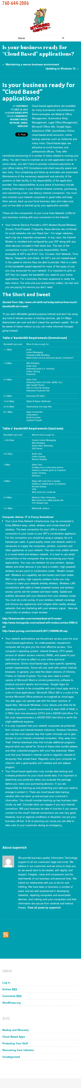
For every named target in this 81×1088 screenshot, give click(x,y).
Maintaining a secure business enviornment (32, 64)
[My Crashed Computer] (40, 29)
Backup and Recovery (15, 1030)
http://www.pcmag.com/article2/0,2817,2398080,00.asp (35, 631)
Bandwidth (21, 116)
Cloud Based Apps (17, 112)
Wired (24, 122)
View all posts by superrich (44, 907)
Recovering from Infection (18, 1050)
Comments (12, 996)
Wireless (22, 126)
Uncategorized (11, 1057)
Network (15, 122)
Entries (9, 989)
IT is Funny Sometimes (39, 517)
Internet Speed (18, 119)
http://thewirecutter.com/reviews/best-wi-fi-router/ (32, 618)
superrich (22, 106)
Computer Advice (12, 517)
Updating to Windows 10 (60, 68)
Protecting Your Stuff (15, 1043)
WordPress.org (11, 1002)
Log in (6, 982)
